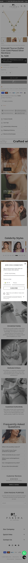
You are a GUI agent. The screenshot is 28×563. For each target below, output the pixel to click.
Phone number (7, 279)
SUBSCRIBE (14, 288)
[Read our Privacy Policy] (24, 297)
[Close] (25, 264)
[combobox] (7, 283)
